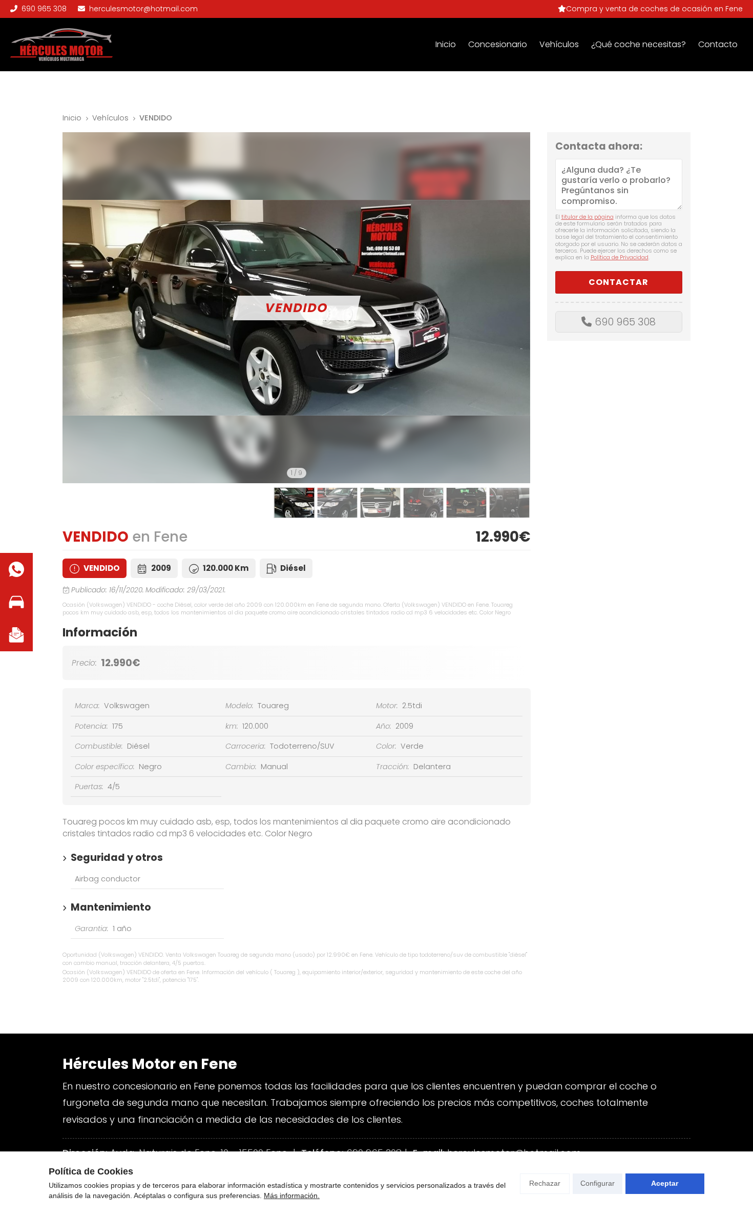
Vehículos (559, 44)
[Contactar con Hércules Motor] (16, 635)
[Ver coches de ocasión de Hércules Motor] (16, 602)
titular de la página (587, 217)
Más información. (292, 1195)
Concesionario (497, 44)
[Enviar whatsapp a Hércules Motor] (16, 569)
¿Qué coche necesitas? (638, 44)
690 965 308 (625, 322)
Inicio (445, 44)
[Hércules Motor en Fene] (61, 44)
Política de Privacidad (620, 257)
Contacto (718, 44)
